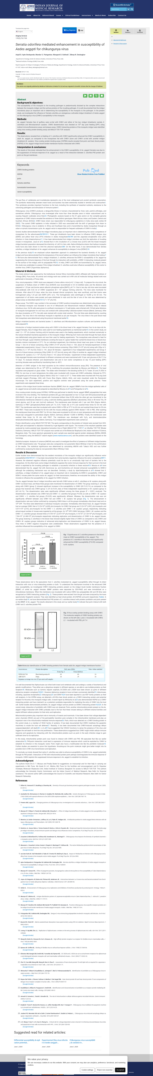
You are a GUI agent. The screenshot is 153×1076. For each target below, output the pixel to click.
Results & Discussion (120, 44)
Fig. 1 (86, 499)
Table (101, 597)
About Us (36, 15)
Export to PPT (25, 575)
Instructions (86, 15)
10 (46, 234)
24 (64, 695)
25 (100, 705)
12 (42, 242)
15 (70, 389)
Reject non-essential (104, 1070)
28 (39, 728)
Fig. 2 (49, 594)
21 (43, 692)
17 (83, 428)
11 (48, 234)
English (20, 31)
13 (43, 300)
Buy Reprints (70, 30)
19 (39, 692)
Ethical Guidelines (72, 15)
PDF (81, 30)
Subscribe (112, 15)
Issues (58, 15)
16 (87, 389)
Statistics (127, 32)
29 (47, 728)
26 (63, 721)
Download (140, 32)
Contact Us (122, 15)
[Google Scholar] (28, 790)
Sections (116, 32)
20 (41, 692)
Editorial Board (48, 15)
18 (23, 690)
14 (97, 368)
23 (52, 695)
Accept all (120, 1070)
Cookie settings (87, 1070)
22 (40, 695)
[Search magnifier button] (132, 9)
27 (48, 726)
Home (29, 15)
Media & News (100, 15)
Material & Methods (119, 40)
